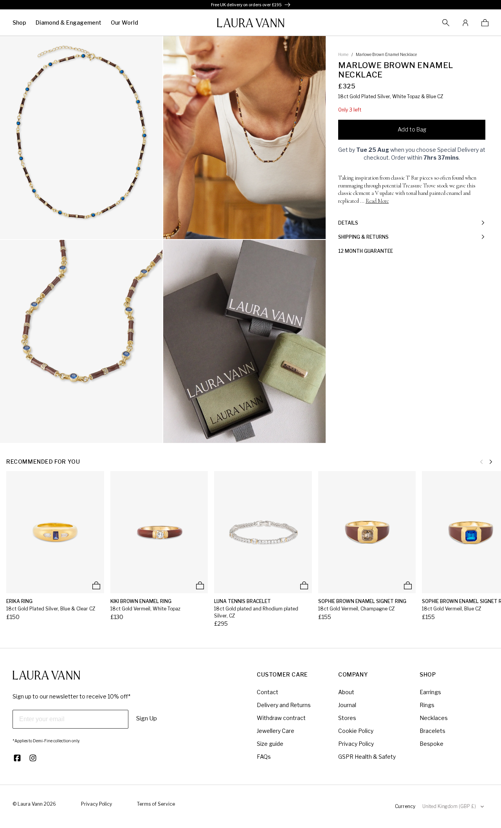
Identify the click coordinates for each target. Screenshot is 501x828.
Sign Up (146, 718)
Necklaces (434, 718)
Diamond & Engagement (68, 22)
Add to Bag (412, 129)
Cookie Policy (355, 730)
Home (343, 54)
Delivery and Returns (284, 705)
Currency (405, 806)
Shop (19, 22)
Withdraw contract (281, 718)
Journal (347, 705)
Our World (124, 22)
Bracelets (432, 730)
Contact (267, 692)
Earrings (430, 692)
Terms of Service (156, 804)
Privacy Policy (356, 743)
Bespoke (431, 743)
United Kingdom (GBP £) (449, 806)
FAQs (264, 756)
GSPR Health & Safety (367, 756)
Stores (347, 718)
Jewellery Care (275, 730)
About (346, 692)
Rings (427, 705)
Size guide (270, 743)
